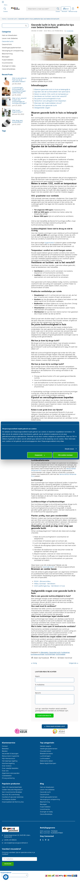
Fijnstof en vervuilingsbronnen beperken (50, 101)
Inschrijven (7, 863)
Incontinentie (7, 63)
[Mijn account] (64, 8)
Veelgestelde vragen (42, 108)
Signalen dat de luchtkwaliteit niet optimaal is (52, 92)
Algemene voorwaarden (11, 773)
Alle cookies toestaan (65, 455)
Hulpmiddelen (7, 60)
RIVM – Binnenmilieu (42, 581)
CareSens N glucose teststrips (12, 797)
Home (4, 19)
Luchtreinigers (45, 756)
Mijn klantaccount (8, 758)
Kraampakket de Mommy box (13, 802)
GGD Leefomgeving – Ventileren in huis (49, 586)
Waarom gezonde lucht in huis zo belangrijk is (52, 89)
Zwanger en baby (9, 66)
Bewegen (6, 57)
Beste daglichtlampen (48, 763)
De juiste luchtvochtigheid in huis (47, 99)
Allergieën (44, 652)
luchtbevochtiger (37, 654)
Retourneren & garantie (10, 756)
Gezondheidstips (8, 69)
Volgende (73, 663)
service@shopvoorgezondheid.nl (16, 843)
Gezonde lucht (12, 19)
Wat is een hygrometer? (17, 111)
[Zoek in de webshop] (58, 8)
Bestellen (5, 749)
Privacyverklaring (8, 778)
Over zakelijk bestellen (10, 768)
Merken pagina (45, 746)
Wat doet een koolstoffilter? (17, 121)
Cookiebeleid (6, 776)
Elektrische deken (46, 761)
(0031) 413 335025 (10, 840)
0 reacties (70, 31)
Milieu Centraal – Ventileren (44, 584)
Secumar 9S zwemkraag (11, 794)
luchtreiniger (50, 654)
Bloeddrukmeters (46, 753)
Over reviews (6, 766)
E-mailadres (39, 685)
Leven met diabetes (10, 38)
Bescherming (7, 54)
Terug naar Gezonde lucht (55, 726)
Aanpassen (38, 455)
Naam (37, 676)
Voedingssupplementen (11, 48)
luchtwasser (60, 654)
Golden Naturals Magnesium (12, 790)
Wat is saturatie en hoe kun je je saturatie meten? (19, 79)
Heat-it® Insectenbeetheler (12, 787)
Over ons (5, 771)
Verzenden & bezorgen (10, 753)
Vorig (34, 663)
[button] (73, 8)
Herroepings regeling (9, 761)
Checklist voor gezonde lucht (45, 105)
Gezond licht (7, 44)
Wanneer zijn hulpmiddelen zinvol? (48, 103)
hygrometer (49, 243)
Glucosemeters (45, 751)
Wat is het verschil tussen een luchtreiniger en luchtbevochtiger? (19, 100)
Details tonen (69, 449)
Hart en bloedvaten (9, 35)
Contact (5, 746)
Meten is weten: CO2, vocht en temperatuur (51, 94)
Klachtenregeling (8, 763)
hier (62, 441)
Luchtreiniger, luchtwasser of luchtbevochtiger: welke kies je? (19, 90)
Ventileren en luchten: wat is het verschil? (50, 96)
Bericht (38, 693)
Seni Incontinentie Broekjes (12, 792)
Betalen (5, 751)
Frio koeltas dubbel (9, 799)
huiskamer (65, 652)
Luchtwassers (45, 758)
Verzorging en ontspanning (12, 51)
